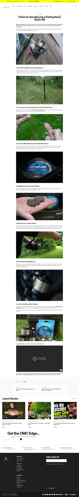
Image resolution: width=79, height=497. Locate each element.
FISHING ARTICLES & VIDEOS (21, 470)
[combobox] (63, 1)
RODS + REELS (19, 460)
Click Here (31, 449)
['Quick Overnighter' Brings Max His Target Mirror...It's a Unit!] (13, 410)
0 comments (11, 421)
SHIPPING (18, 477)
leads (34, 188)
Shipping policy (16, 495)
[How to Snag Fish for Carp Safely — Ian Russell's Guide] (39, 410)
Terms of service (12, 495)
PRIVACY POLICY (20, 482)
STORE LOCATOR (20, 485)
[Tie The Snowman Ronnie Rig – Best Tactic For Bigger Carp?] (65, 410)
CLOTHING (19, 465)
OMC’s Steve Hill (30, 25)
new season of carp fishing (56, 24)
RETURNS (18, 479)
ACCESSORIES (19, 463)
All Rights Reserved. (14, 493)
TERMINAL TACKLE (20, 458)
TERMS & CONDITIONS (21, 480)
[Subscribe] (21, 439)
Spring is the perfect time (21, 24)
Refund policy (4, 495)
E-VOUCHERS (19, 468)
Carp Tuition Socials (28, 374)
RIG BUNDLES (19, 466)
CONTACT (18, 483)
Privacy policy (7, 495)
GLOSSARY (19, 486)
